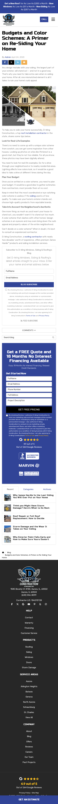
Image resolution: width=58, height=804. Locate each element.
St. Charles (29, 712)
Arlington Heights (29, 686)
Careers (29, 752)
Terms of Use (30, 316)
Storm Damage (29, 667)
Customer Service (29, 633)
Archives (47, 489)
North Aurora (29, 702)
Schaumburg (29, 707)
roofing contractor (33, 237)
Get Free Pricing (29, 409)
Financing (29, 628)
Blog (29, 736)
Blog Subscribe (29, 284)
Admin (8, 57)
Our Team (29, 757)
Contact (29, 617)
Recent (10, 489)
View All (29, 717)
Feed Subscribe (30, 321)
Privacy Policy (44, 316)
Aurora (29, 681)
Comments (27, 330)
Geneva (29, 697)
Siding (29, 652)
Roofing (29, 647)
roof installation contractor (34, 133)
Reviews (29, 746)
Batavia (29, 691)
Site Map (35, 793)
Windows (29, 657)
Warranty (29, 623)
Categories (28, 489)
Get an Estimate (29, 799)
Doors (29, 662)
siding (33, 196)
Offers (29, 741)
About (29, 731)
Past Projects (29, 762)
